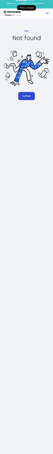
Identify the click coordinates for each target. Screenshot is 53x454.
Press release (27, 7)
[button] (47, 13)
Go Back (26, 96)
